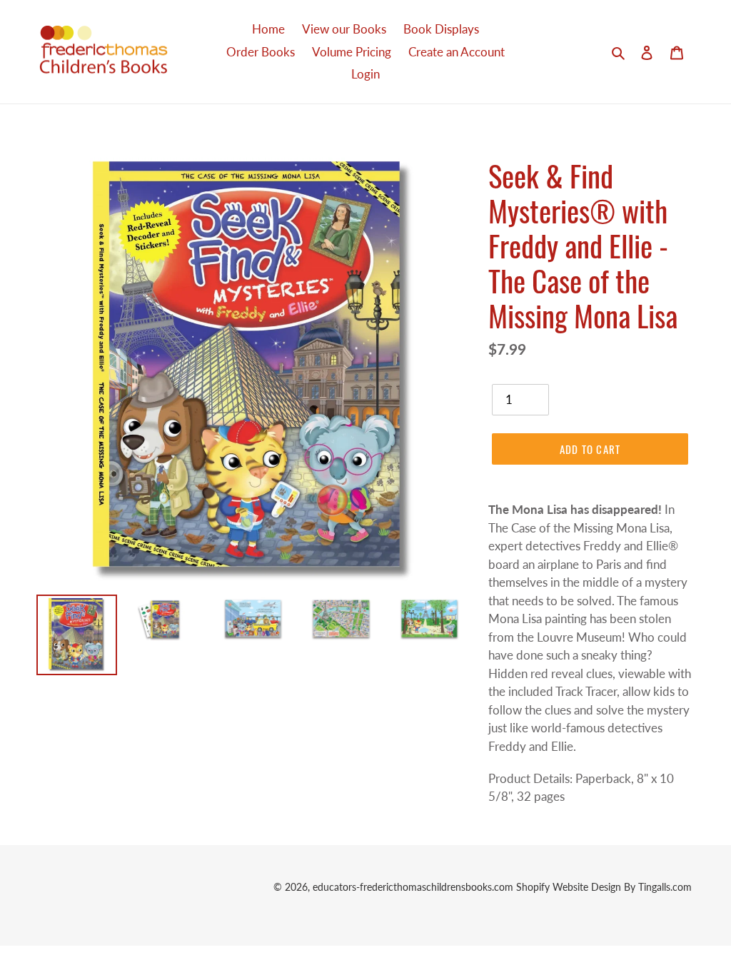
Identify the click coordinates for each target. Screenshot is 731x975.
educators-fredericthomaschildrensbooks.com (413, 887)
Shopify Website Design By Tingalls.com (604, 887)
